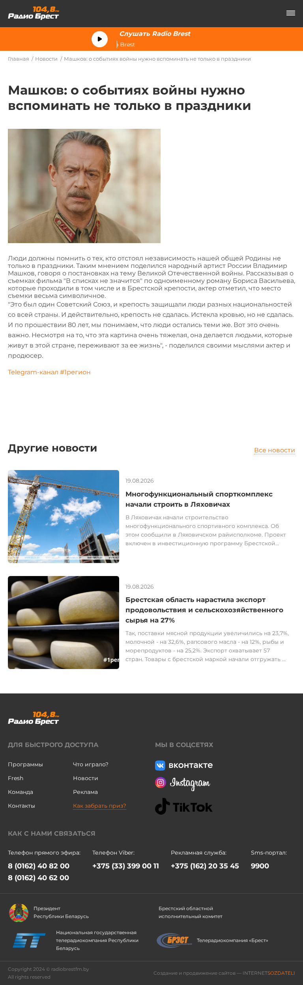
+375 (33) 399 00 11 (125, 866)
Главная (18, 59)
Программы (25, 764)
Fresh (15, 778)
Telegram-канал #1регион (51, 372)
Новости (46, 59)
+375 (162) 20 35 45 (205, 866)
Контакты (21, 805)
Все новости (274, 450)
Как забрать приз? (99, 805)
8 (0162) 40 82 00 (38, 866)
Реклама (85, 791)
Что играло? (90, 764)
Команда (20, 791)
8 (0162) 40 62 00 (38, 877)
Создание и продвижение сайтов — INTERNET (224, 973)
